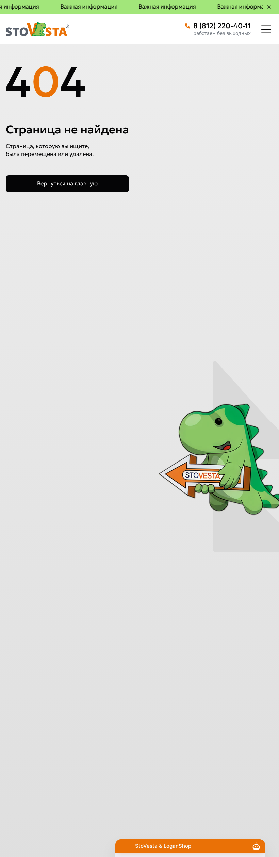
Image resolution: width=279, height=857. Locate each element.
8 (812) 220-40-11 (222, 25)
